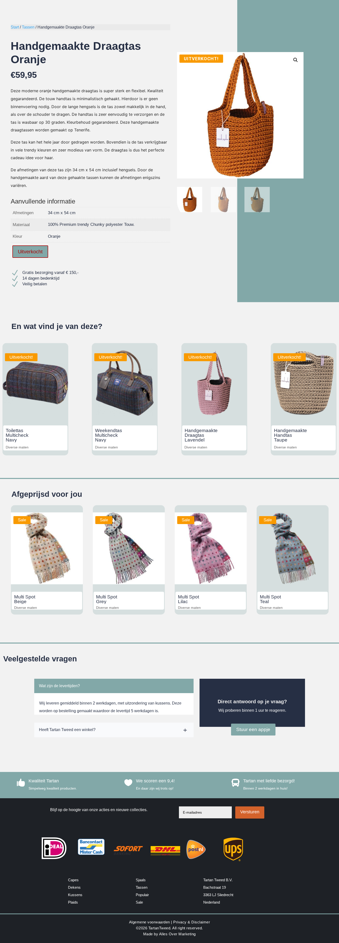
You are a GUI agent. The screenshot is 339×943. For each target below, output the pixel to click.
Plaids (73, 902)
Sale (139, 902)
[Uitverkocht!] (35, 415)
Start (15, 27)
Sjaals (141, 880)
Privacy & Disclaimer (191, 922)
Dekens (74, 887)
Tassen (28, 27)
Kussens (75, 895)
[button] (295, 60)
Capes (73, 880)
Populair (142, 895)
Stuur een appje (253, 729)
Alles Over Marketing (177, 934)
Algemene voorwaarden (149, 922)
